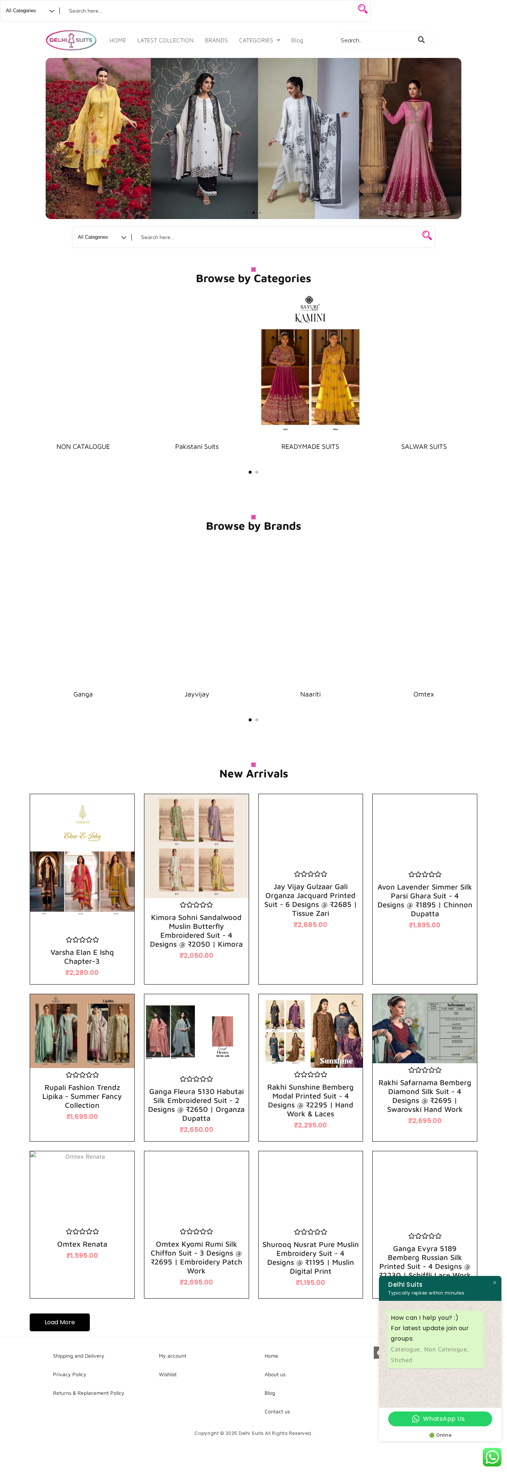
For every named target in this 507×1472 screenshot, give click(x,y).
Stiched (401, 1360)
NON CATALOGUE (83, 446)
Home (271, 1355)
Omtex (423, 694)
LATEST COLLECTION (165, 40)
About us (275, 1374)
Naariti (310, 694)
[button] (259, 40)
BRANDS (216, 40)
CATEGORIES (256, 40)
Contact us (277, 1411)
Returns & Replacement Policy (88, 1393)
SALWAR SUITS (424, 446)
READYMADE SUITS (310, 446)
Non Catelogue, (446, 1349)
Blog (297, 40)
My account (172, 1355)
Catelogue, (407, 1349)
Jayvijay (196, 694)
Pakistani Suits (197, 446)
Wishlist (168, 1374)
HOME (117, 40)
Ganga (83, 694)
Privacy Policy (69, 1374)
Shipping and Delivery (78, 1355)
